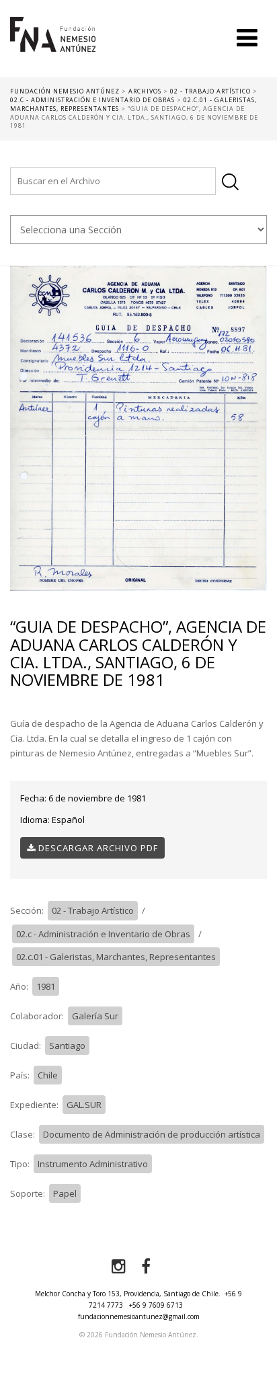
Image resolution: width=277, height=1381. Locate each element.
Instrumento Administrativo (93, 1164)
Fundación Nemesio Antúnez (52, 47)
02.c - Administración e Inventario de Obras (103, 934)
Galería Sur (95, 1016)
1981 (45, 986)
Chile (48, 1075)
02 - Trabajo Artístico (93, 910)
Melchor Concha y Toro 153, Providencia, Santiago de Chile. (128, 1293)
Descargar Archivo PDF (97, 848)
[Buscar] (230, 182)
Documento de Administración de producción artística (151, 1134)
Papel (65, 1193)
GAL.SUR (84, 1105)
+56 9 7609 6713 (156, 1305)
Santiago (67, 1045)
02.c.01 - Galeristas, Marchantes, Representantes (116, 957)
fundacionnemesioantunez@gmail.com (139, 1316)
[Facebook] (146, 1267)
